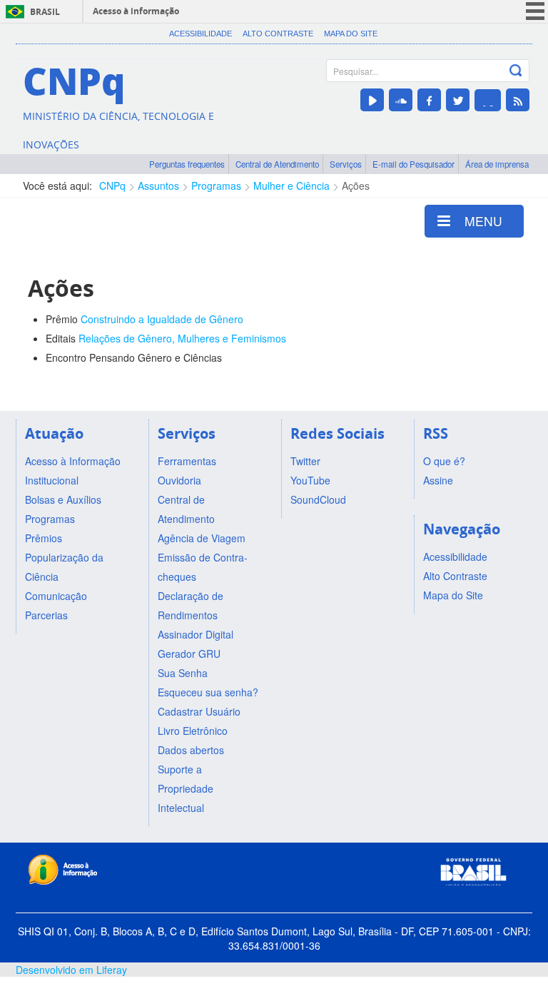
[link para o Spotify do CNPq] (488, 100)
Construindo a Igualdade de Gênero (162, 319)
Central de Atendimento (277, 164)
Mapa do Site (350, 33)
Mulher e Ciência (291, 185)
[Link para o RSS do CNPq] (517, 99)
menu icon (535, 11)
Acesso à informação (136, 11)
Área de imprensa (497, 164)
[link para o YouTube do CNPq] (372, 99)
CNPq (112, 185)
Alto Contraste (278, 33)
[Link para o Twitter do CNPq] (458, 99)
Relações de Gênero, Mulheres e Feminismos (182, 338)
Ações (356, 185)
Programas (216, 185)
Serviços (346, 164)
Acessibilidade (200, 33)
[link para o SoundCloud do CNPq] (400, 99)
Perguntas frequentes (187, 164)
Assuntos (158, 185)
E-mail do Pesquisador (413, 164)
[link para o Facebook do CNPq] (429, 99)
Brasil (45, 12)
